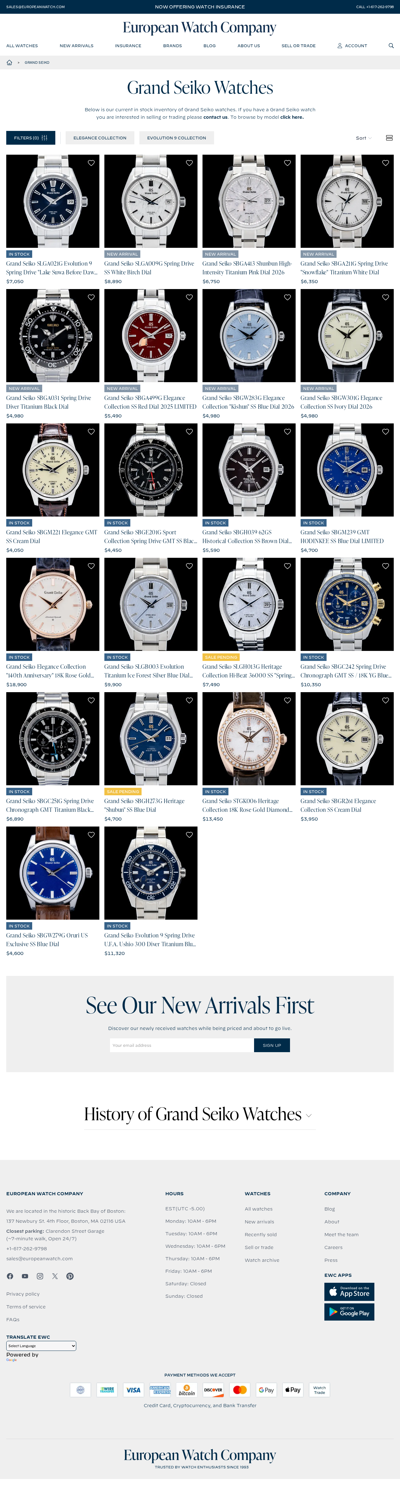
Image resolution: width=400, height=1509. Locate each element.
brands (172, 45)
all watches (22, 45)
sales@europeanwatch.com (35, 7)
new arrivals (76, 45)
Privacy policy (23, 1294)
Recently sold (261, 1234)
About (331, 1221)
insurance (128, 45)
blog (209, 45)
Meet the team (341, 1234)
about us (249, 45)
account (356, 45)
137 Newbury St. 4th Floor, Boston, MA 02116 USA (66, 1221)
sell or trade (299, 45)
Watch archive (262, 1260)
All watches (258, 1209)
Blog (329, 1209)
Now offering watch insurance (200, 6)
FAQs (12, 1319)
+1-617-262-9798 (26, 1248)
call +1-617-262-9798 (375, 7)
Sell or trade (259, 1247)
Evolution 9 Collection (176, 138)
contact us (215, 117)
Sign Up (272, 1045)
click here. (292, 117)
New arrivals (259, 1221)
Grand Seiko (37, 62)
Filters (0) (26, 138)
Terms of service (26, 1306)
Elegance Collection (100, 138)
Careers (333, 1247)
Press (331, 1260)
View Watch (53, 201)
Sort (361, 138)
